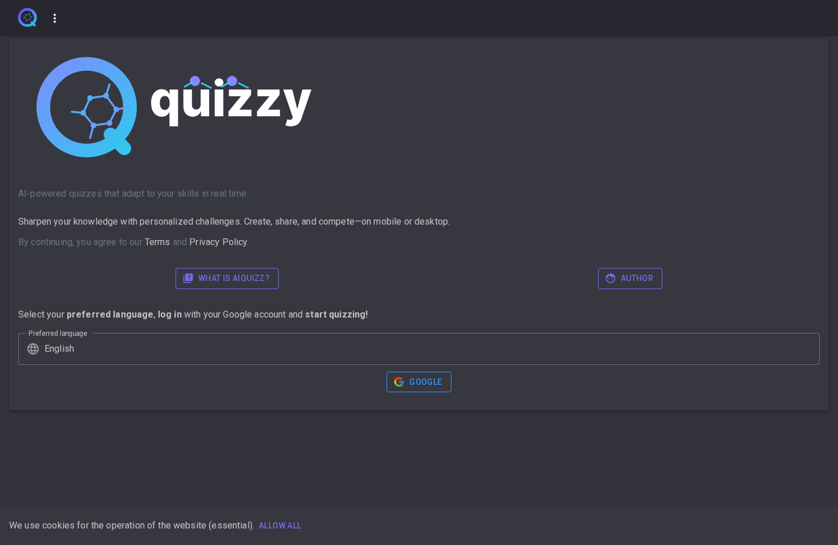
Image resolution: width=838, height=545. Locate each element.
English (59, 348)
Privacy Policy (218, 242)
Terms (157, 242)
